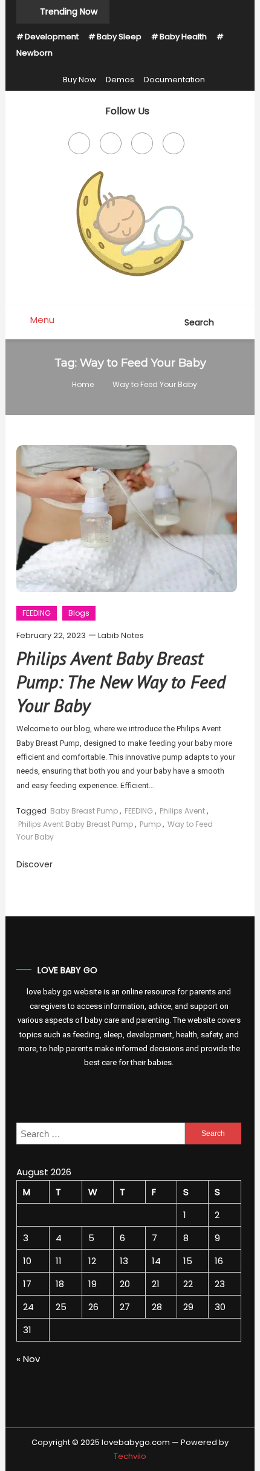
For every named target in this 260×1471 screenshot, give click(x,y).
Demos (120, 79)
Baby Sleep (119, 36)
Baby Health (183, 36)
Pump (150, 824)
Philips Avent (182, 811)
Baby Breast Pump (84, 811)
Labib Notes (121, 635)
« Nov (28, 1358)
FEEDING (36, 613)
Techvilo (130, 1456)
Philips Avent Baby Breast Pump (75, 824)
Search (200, 322)
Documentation (174, 79)
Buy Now (79, 79)
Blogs (78, 613)
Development (52, 36)
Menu (41, 319)
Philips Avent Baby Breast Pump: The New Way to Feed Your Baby (121, 681)
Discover (34, 864)
